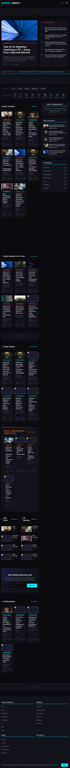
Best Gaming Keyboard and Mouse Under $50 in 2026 (15, 545)
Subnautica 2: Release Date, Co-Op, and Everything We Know (33, 621)
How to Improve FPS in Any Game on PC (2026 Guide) (35, 554)
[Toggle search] (62, 3)
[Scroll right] (66, 72)
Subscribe (32, 585)
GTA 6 (17, 191)
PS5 (2, 706)
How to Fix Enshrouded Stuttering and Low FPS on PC (20, 309)
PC (2, 723)
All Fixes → (35, 256)
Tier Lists (6, 120)
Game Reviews (54, 174)
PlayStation (4, 713)
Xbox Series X (5, 717)
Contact (3, 743)
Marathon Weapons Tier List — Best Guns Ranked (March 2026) (16, 536)
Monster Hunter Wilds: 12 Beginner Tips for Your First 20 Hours (19, 403)
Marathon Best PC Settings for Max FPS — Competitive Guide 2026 (55, 50)
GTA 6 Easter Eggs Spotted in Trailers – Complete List (31, 453)
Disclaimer (4, 753)
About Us (3, 739)
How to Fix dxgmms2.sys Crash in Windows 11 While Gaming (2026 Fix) (33, 311)
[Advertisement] (20, 236)
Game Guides (19, 120)
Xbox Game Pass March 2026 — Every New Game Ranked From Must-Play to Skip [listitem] (44, 72)
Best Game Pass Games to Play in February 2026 (7, 658)
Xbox (2, 710)
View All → (35, 106)
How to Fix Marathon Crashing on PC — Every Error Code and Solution (17, 49)
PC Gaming (6, 157)
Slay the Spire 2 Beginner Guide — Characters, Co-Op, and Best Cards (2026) (33, 369)
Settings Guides (40, 710)
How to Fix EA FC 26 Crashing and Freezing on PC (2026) (33, 276)
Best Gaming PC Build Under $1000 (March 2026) (7, 198)
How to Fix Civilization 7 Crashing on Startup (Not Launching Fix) (6, 311)
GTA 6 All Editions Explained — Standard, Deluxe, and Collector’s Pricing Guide (20, 200)
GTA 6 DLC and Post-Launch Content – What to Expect (8, 492)
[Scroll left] (17, 72)
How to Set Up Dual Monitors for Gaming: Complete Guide (35, 545)
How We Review (5, 746)
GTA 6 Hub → (32, 432)
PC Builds (38, 720)
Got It (64, 765)
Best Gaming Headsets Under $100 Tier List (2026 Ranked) (15, 554)
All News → (35, 601)
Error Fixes (19, 157)
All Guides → (34, 346)
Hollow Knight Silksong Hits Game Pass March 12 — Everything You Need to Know (56, 43)
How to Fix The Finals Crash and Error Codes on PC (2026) (20, 276)
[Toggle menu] (67, 3)
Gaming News (33, 120)
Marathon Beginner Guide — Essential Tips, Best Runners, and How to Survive (55, 36)
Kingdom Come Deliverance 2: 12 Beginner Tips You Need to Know (33, 404)
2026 (2, 730)
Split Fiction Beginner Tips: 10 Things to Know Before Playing (7, 403)
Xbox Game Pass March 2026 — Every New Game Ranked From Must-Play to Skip (56, 29)
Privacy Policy (5, 749)
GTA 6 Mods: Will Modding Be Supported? (21, 450)
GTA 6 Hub (39, 723)
